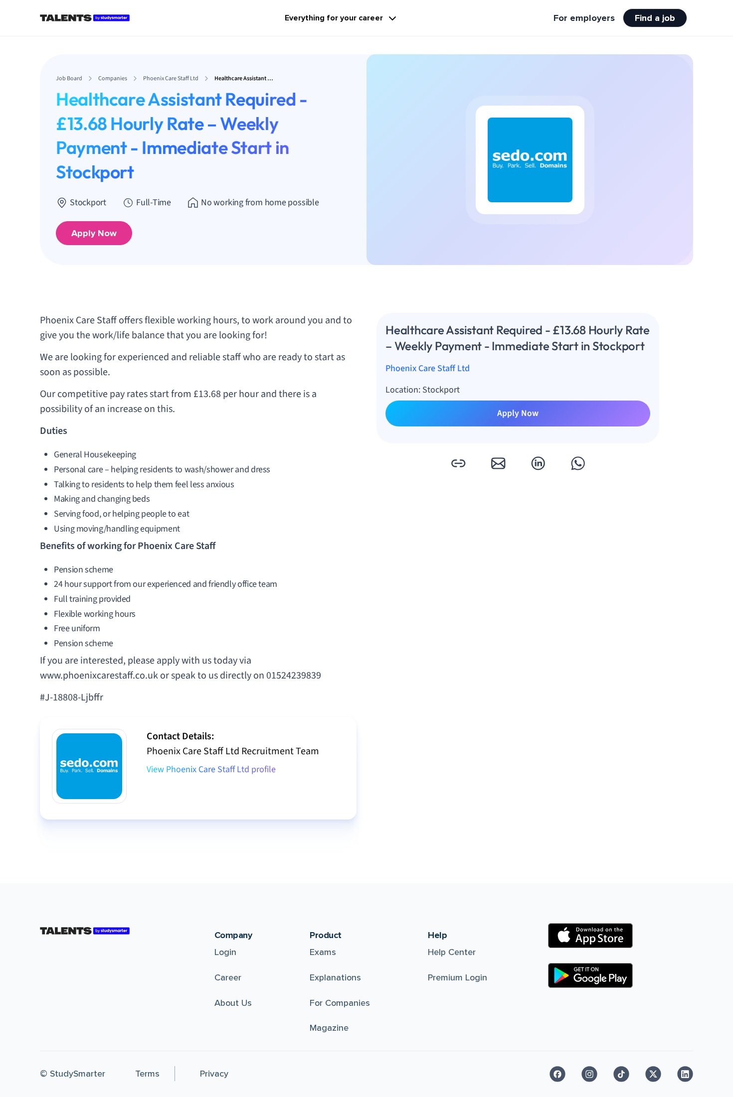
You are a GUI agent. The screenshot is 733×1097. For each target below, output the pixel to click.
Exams (323, 952)
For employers (584, 17)
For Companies (340, 1002)
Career (227, 977)
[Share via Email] (498, 463)
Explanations (335, 977)
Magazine (329, 1027)
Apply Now (94, 233)
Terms (147, 1073)
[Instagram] (589, 1074)
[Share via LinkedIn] (538, 463)
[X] (653, 1074)
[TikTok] (621, 1074)
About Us (233, 1002)
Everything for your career (334, 18)
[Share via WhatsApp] (578, 463)
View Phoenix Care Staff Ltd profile (211, 769)
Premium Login (457, 977)
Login (225, 952)
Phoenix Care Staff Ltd (427, 369)
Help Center (452, 952)
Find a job (655, 17)
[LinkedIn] (685, 1074)
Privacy (214, 1073)
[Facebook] (557, 1074)
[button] (458, 463)
